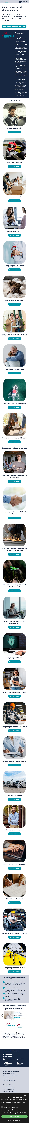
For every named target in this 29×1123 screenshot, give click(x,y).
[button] (14, 1120)
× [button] (27, 1095)
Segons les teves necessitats (11, 1071)
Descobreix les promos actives (14, 26)
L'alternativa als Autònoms (9, 1080)
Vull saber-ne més (14, 132)
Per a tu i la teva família (8, 1073)
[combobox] (25, 1095)
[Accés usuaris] (20, 2)
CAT (24, 1)
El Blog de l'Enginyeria (8, 1089)
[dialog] (14, 1108)
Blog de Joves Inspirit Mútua (10, 1091)
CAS (27, 1)
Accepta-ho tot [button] (14, 1116)
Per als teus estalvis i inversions (11, 1075)
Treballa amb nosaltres (9, 1087)
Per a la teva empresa (8, 1078)
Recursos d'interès (8, 1085)
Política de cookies (5, 1104)
